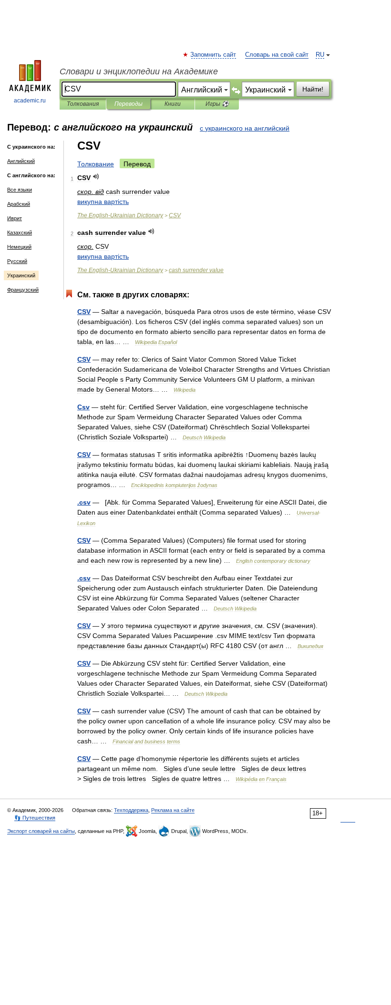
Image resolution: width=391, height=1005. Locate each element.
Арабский (18, 204)
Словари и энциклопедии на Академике (139, 71)
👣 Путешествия (34, 818)
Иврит (14, 218)
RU (320, 54)
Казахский (19, 232)
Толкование (95, 164)
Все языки (19, 190)
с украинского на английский (244, 128)
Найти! (312, 89)
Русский (17, 261)
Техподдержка (131, 810)
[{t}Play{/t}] (96, 176)
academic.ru (30, 100)
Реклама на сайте (173, 810)
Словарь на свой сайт (277, 54)
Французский (23, 290)
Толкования (83, 104)
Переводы (128, 104)
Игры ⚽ (217, 104)
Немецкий (19, 247)
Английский (21, 161)
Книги (173, 104)
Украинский (21, 275)
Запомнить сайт (213, 54)
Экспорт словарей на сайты (41, 831)
